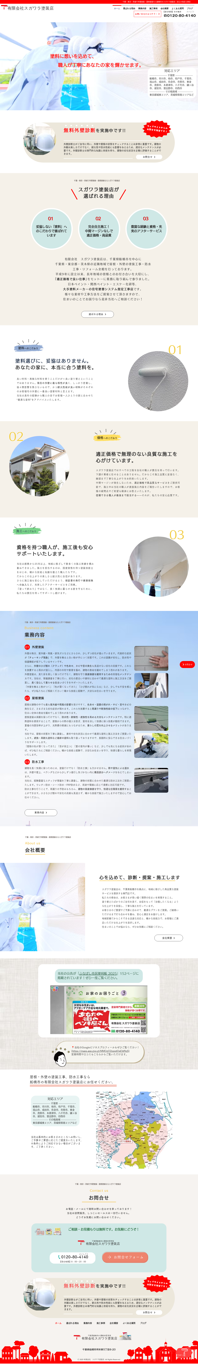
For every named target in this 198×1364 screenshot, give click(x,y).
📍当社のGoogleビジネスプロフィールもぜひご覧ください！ (106, 1047)
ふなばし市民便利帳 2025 (98, 973)
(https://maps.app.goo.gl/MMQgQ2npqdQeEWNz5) (100, 1051)
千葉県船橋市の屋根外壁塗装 (103, 1241)
